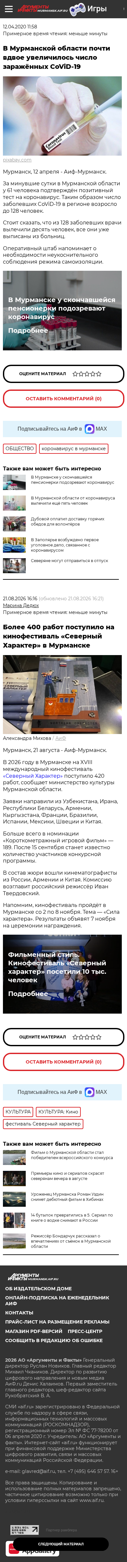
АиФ (60, 738)
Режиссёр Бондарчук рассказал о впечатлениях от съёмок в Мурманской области (71, 1241)
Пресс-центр (85, 1331)
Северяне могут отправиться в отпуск (69, 560)
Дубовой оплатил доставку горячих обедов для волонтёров (67, 521)
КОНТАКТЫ (19, 1313)
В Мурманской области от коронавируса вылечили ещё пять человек (73, 501)
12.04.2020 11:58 (20, 27)
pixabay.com (17, 160)
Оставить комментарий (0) (64, 399)
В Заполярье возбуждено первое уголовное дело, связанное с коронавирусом (65, 545)
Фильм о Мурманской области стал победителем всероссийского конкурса (72, 1155)
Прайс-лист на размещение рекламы (57, 1322)
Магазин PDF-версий (34, 1331)
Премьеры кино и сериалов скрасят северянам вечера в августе (67, 1176)
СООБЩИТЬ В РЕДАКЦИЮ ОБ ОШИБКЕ (54, 1340)
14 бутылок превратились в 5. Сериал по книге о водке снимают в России (72, 1218)
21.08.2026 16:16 (20, 599)
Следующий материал (61, 1544)
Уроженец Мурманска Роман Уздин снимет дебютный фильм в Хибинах (67, 1197)
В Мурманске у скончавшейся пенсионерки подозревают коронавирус (62, 308)
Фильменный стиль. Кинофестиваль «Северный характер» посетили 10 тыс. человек (57, 967)
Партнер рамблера (61, 1530)
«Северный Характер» (33, 776)
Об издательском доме (38, 1289)
